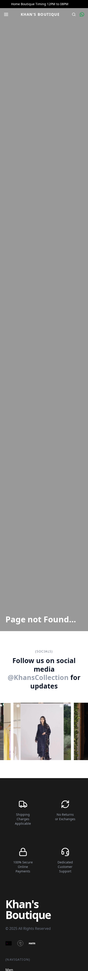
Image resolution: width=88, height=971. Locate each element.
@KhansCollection (38, 677)
